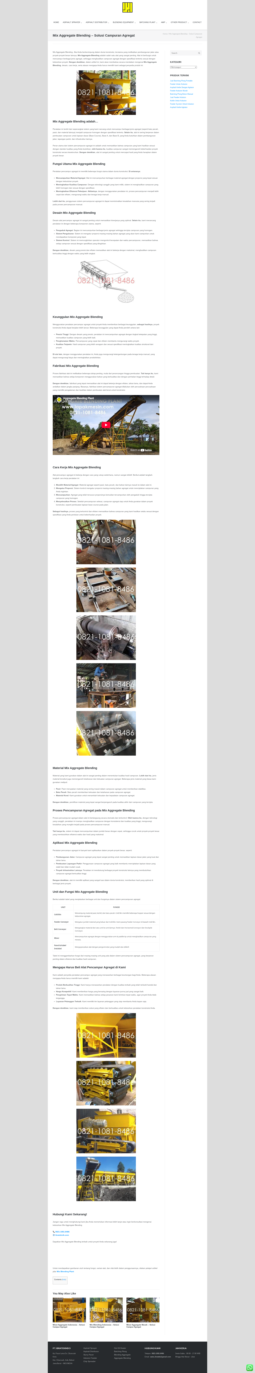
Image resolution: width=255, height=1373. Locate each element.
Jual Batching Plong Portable (181, 81)
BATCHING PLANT (147, 22)
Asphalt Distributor (91, 1351)
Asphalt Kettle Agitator (178, 107)
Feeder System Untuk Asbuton (182, 104)
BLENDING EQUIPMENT (123, 22)
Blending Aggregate (122, 1355)
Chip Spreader (89, 1361)
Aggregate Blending (122, 1358)
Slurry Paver (88, 1355)
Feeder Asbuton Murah (179, 91)
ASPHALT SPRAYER (71, 22)
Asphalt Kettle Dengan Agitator (182, 87)
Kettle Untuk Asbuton (178, 101)
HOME (56, 22)
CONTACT (197, 22)
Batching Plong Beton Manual (181, 94)
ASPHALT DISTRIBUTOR (96, 22)
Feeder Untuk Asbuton (178, 84)
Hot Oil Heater (120, 1348)
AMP (163, 22)
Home (165, 34)
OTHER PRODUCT (179, 22)
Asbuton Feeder (90, 1358)
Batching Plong (120, 1351)
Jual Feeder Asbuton (178, 97)
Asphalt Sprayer (90, 1348)
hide (64, 1280)
